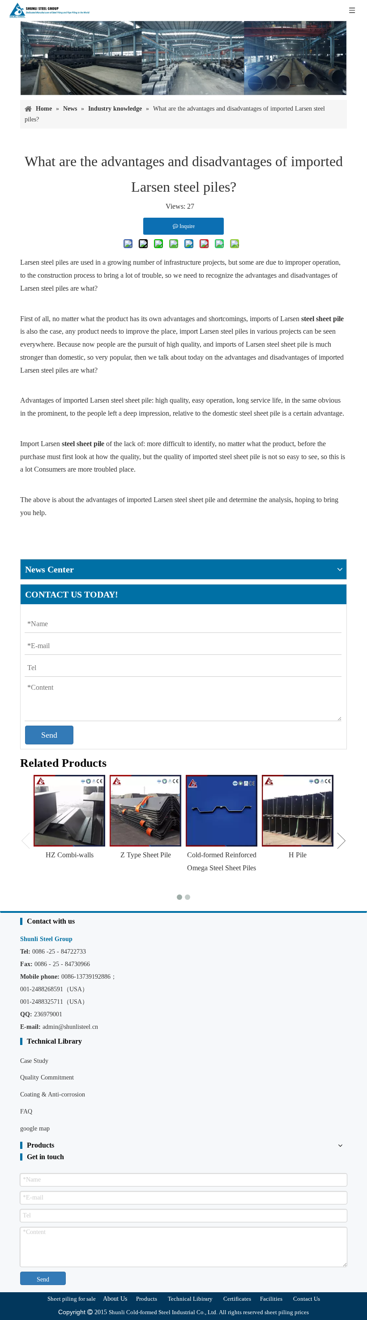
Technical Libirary (190, 1298)
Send (49, 735)
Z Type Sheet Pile (145, 855)
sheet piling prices (287, 1312)
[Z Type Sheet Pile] (145, 811)
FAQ (26, 1111)
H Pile (298, 855)
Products (146, 1298)
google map (35, 1128)
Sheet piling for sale (71, 1298)
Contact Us (306, 1298)
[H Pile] (297, 811)
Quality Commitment (47, 1077)
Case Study (34, 1061)
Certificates (237, 1298)
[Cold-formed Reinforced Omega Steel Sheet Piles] (221, 811)
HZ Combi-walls (70, 855)
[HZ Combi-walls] (69, 811)
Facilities (271, 1298)
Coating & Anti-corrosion (52, 1094)
